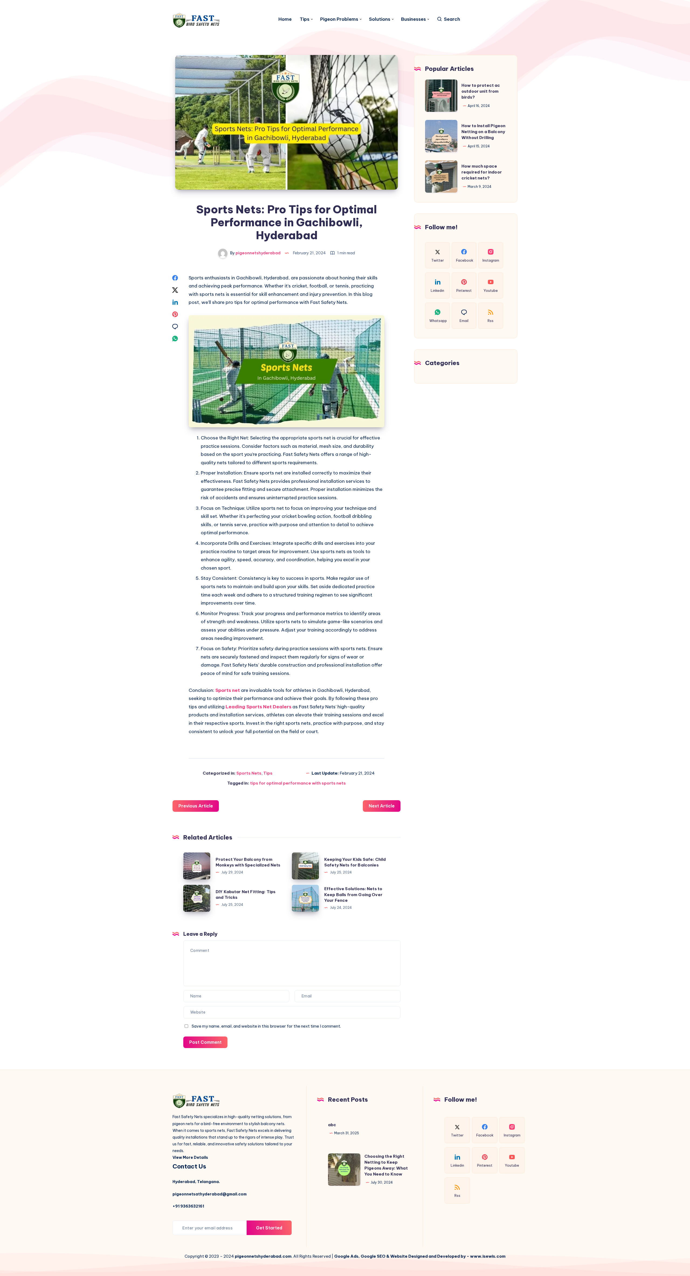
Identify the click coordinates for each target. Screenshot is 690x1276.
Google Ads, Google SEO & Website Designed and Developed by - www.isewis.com (420, 1256)
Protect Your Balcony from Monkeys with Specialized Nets (248, 862)
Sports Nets (248, 773)
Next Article (382, 806)
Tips (304, 19)
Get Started (269, 1227)
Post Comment (205, 1042)
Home (285, 19)
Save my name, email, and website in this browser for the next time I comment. (266, 1026)
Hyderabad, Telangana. (196, 1181)
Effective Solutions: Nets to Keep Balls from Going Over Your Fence (353, 894)
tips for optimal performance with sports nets (298, 783)
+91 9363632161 (188, 1206)
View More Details (190, 1157)
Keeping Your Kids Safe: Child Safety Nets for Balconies (355, 862)
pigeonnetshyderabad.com (263, 1256)
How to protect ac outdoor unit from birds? (480, 91)
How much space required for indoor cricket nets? (481, 172)
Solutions (379, 19)
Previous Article (195, 806)
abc (332, 1124)
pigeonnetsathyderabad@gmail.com (209, 1194)
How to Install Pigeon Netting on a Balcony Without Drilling (483, 131)
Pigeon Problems (339, 19)
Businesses (413, 19)
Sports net (228, 690)
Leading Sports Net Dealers (258, 707)
